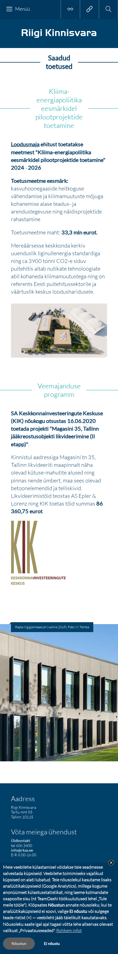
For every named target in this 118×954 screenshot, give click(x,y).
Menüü (22, 9)
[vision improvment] (70, 9)
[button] (108, 9)
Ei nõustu (52, 943)
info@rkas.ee (22, 850)
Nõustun (19, 943)
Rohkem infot (69, 930)
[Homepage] (59, 37)
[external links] (89, 9)
